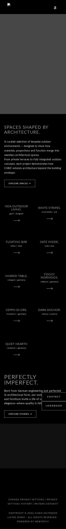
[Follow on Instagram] (35, 486)
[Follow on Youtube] (26, 486)
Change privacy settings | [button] (27, 499)
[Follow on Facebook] (44, 486)
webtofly (42, 521)
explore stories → (20, 414)
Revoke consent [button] (46, 504)
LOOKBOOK (54, 406)
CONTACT (54, 397)
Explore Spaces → (20, 183)
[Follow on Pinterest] (17, 486)
